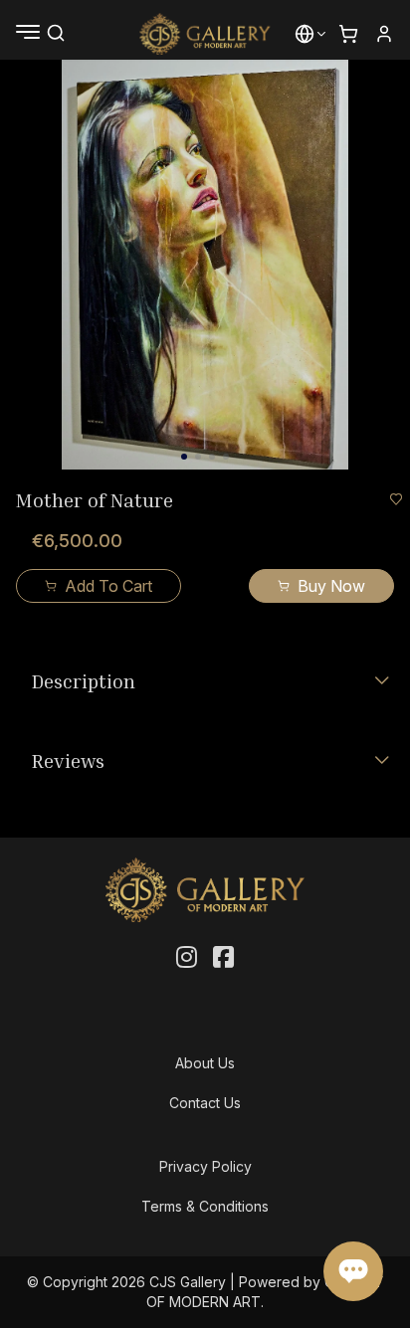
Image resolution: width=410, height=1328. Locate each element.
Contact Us (205, 1102)
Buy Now (331, 586)
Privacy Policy (205, 1166)
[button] (304, 34)
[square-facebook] (223, 958)
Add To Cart (108, 586)
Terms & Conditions (205, 1206)
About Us (205, 1062)
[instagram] (186, 958)
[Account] (384, 34)
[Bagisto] (205, 34)
